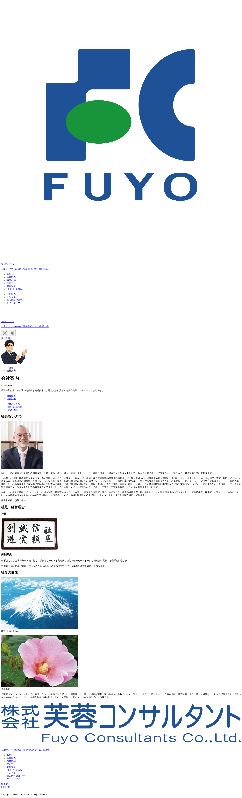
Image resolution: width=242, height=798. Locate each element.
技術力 (10, 764)
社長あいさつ (13, 404)
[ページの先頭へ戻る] (2, 790)
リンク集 (11, 773)
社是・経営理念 (14, 407)
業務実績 (11, 767)
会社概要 (11, 395)
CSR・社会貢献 (14, 770)
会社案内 (11, 758)
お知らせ (11, 755)
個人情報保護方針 (16, 776)
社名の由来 (12, 409)
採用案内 (5, 784)
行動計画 (11, 398)
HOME (10, 368)
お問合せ (5, 787)
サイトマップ (13, 779)
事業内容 (11, 761)
